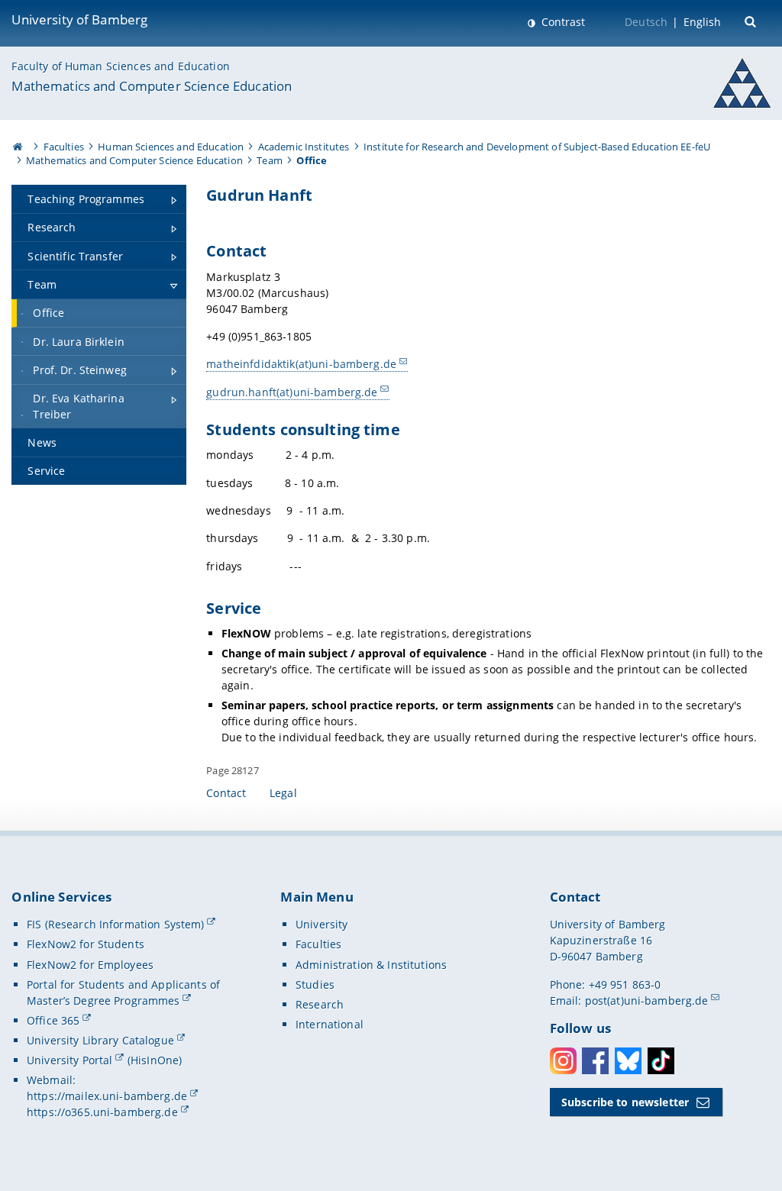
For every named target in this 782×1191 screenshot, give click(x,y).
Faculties (64, 146)
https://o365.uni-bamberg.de (102, 1112)
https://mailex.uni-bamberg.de (107, 1096)
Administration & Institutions (371, 964)
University (321, 924)
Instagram (563, 1060)
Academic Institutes (304, 146)
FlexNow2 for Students (85, 944)
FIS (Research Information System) (116, 924)
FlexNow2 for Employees (90, 964)
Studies (315, 984)
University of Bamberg (79, 19)
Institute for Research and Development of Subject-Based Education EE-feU (537, 146)
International (330, 1024)
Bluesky (628, 1060)
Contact (226, 793)
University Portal (69, 1060)
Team (270, 160)
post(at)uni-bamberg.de (647, 1000)
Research (320, 1004)
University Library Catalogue (100, 1040)
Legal (283, 793)
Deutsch (646, 22)
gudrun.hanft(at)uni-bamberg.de (291, 392)
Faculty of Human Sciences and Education (120, 66)
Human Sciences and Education (171, 146)
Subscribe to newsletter (625, 1102)
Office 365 (53, 1020)
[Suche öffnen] (752, 20)
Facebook (595, 1060)
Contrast (561, 22)
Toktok (661, 1060)
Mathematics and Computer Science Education (151, 86)
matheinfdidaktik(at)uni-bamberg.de (301, 364)
